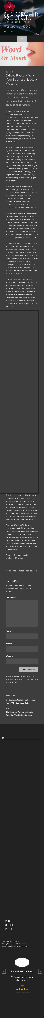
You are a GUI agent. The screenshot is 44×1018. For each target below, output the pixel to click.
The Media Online (21, 555)
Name (9, 631)
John (11, 72)
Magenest (19, 558)
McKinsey (10, 558)
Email (9, 643)
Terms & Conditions (19, 944)
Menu (23, 39)
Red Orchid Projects (21, 16)
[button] (4, 971)
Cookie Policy (6, 946)
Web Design (31, 571)
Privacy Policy (6, 944)
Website (9, 656)
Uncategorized (17, 571)
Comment (11, 597)
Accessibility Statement (20, 946)
